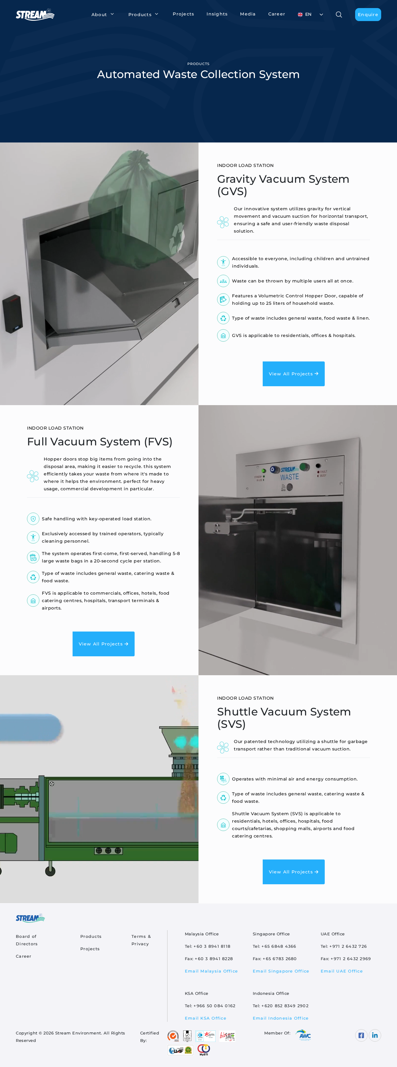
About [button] (99, 14)
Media (248, 14)
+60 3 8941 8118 (212, 946)
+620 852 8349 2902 (285, 1005)
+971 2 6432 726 (348, 946)
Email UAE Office (342, 971)
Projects (183, 14)
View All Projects (292, 373)
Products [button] (140, 14)
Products (91, 936)
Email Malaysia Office (211, 971)
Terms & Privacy (141, 940)
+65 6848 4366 (278, 946)
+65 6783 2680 (280, 958)
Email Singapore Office (281, 971)
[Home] (38, 14)
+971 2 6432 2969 (351, 958)
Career (277, 14)
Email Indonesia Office (281, 1018)
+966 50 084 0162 (214, 1005)
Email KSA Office (205, 1018)
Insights (217, 14)
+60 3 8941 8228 (214, 958)
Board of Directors (27, 940)
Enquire (368, 14)
